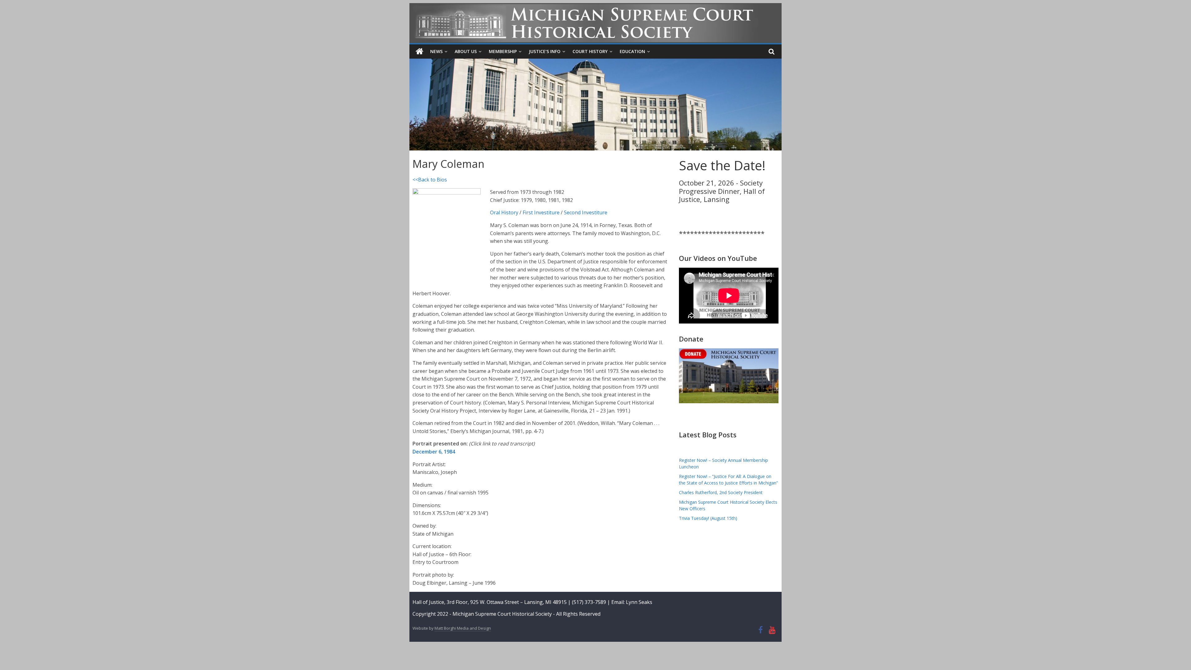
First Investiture (541, 212)
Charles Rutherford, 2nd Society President (721, 492)
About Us (466, 51)
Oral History (504, 212)
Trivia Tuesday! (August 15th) (708, 518)
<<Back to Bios (430, 179)
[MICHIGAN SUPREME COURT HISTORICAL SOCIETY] (419, 51)
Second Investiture (585, 212)
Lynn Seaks (639, 602)
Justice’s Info (544, 51)
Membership (503, 51)
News (436, 51)
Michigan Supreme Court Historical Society (503, 613)
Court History (590, 51)
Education (632, 51)
